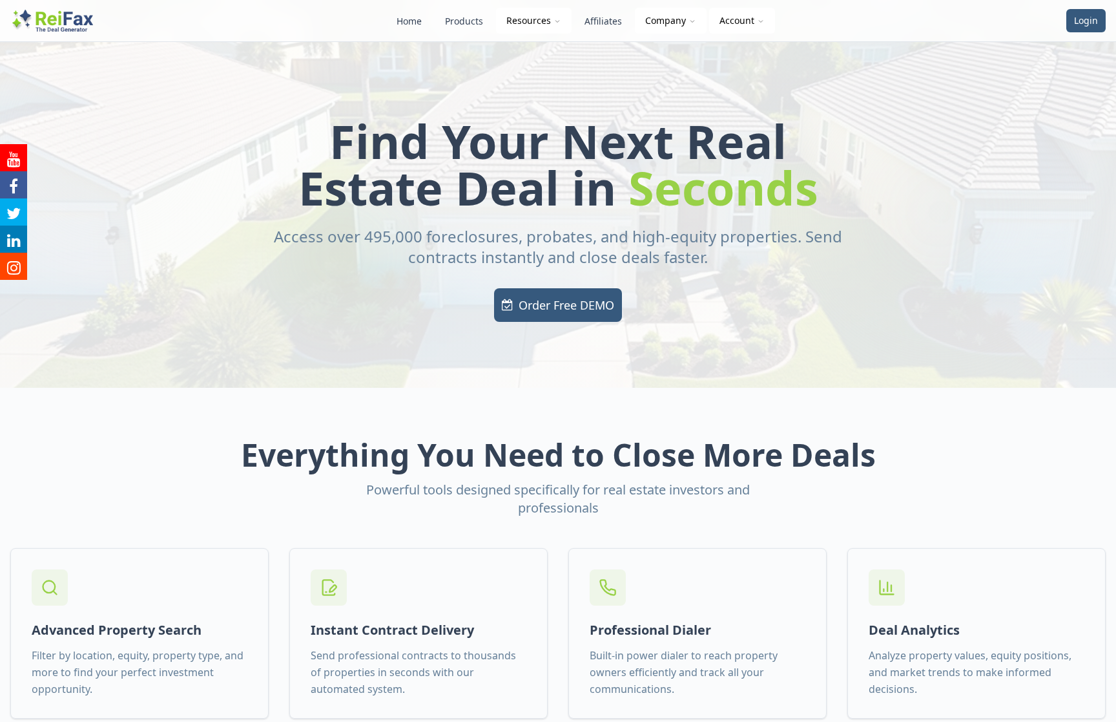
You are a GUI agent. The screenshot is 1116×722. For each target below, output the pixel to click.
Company (665, 20)
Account (736, 20)
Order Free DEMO (566, 305)
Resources (528, 20)
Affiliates (603, 21)
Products (464, 21)
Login (1086, 20)
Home (409, 21)
